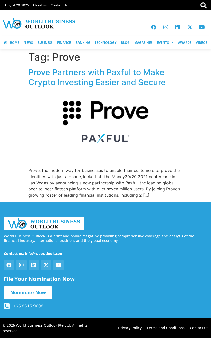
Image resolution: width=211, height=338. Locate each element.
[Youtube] (202, 27)
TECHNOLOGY (105, 42)
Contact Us (59, 5)
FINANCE (64, 42)
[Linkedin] (178, 27)
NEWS (28, 42)
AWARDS (184, 42)
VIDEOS (201, 42)
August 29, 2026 (17, 5)
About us (40, 5)
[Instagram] (166, 27)
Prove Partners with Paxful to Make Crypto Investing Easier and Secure (97, 77)
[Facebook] (153, 27)
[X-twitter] (190, 27)
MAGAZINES (143, 42)
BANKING (83, 42)
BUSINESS (45, 42)
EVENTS (163, 42)
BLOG (125, 42)
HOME (14, 42)
